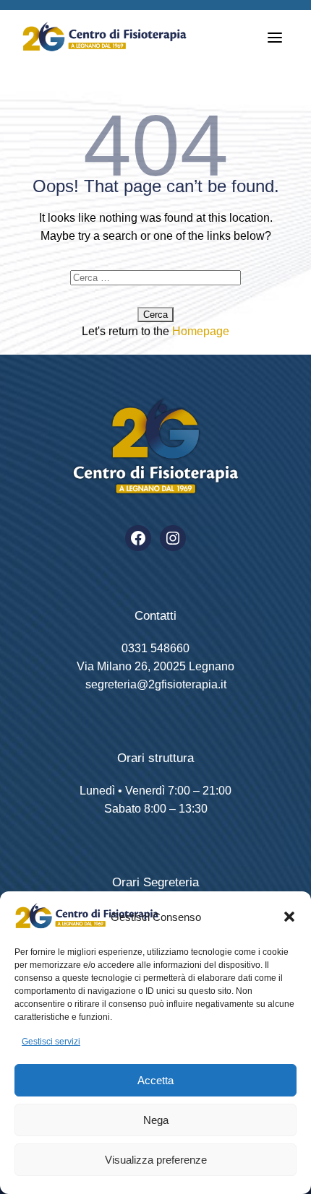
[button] (289, 916)
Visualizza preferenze (156, 1160)
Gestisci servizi (51, 1042)
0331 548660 (155, 648)
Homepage (200, 331)
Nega (156, 1120)
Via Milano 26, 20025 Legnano (155, 666)
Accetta (155, 1080)
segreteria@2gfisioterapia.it (155, 684)
